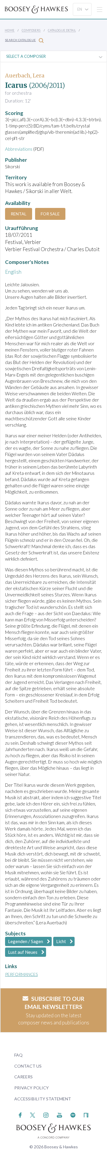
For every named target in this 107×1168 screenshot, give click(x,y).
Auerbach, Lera (24, 75)
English (13, 272)
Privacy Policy (31, 1087)
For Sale (50, 213)
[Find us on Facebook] (20, 1114)
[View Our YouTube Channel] (59, 1114)
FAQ (18, 1054)
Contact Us (28, 1066)
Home (10, 30)
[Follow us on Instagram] (45, 1114)
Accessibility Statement (42, 1098)
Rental (18, 213)
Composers (31, 30)
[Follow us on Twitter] (32, 1114)
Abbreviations (18, 149)
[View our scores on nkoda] (86, 1114)
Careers (23, 1076)
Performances (21, 974)
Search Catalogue (20, 40)
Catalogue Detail (62, 30)
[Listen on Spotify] (72, 1114)
